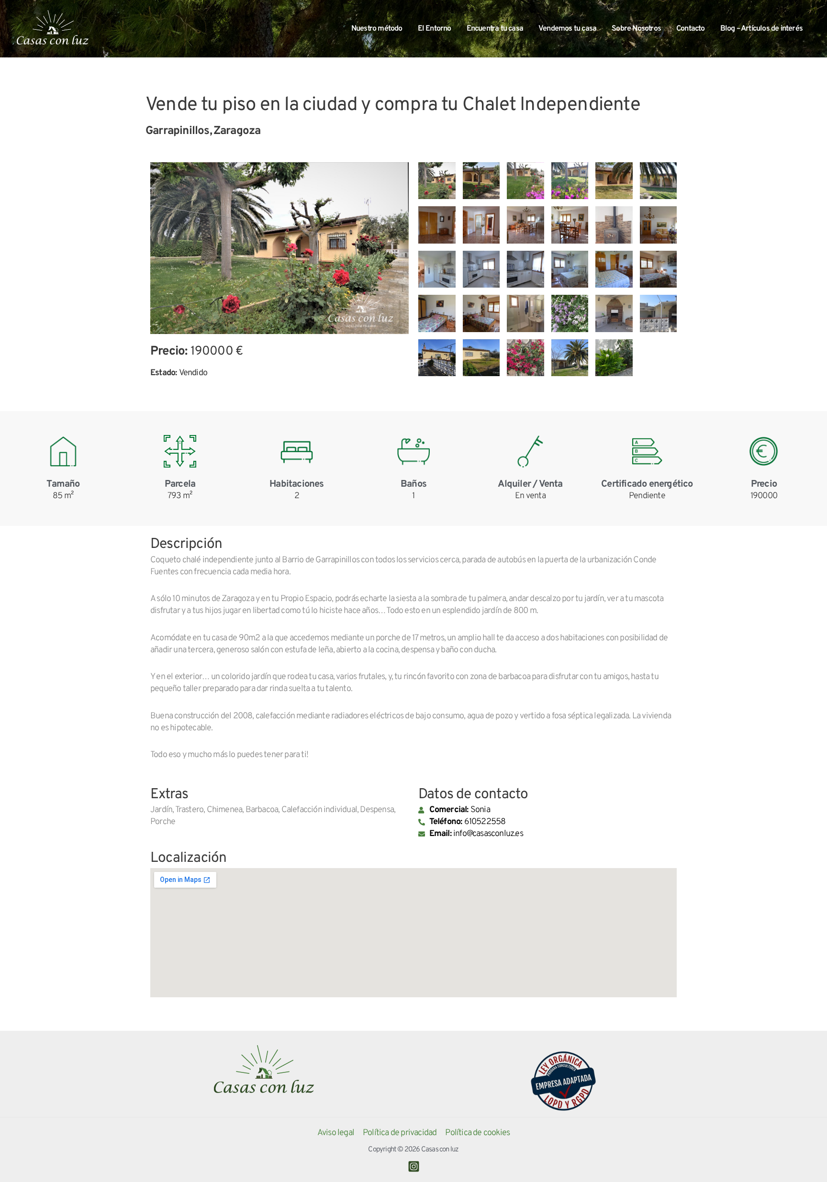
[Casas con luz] (53, 28)
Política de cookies (477, 1132)
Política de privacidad (399, 1132)
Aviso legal (335, 1132)
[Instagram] (414, 1166)
